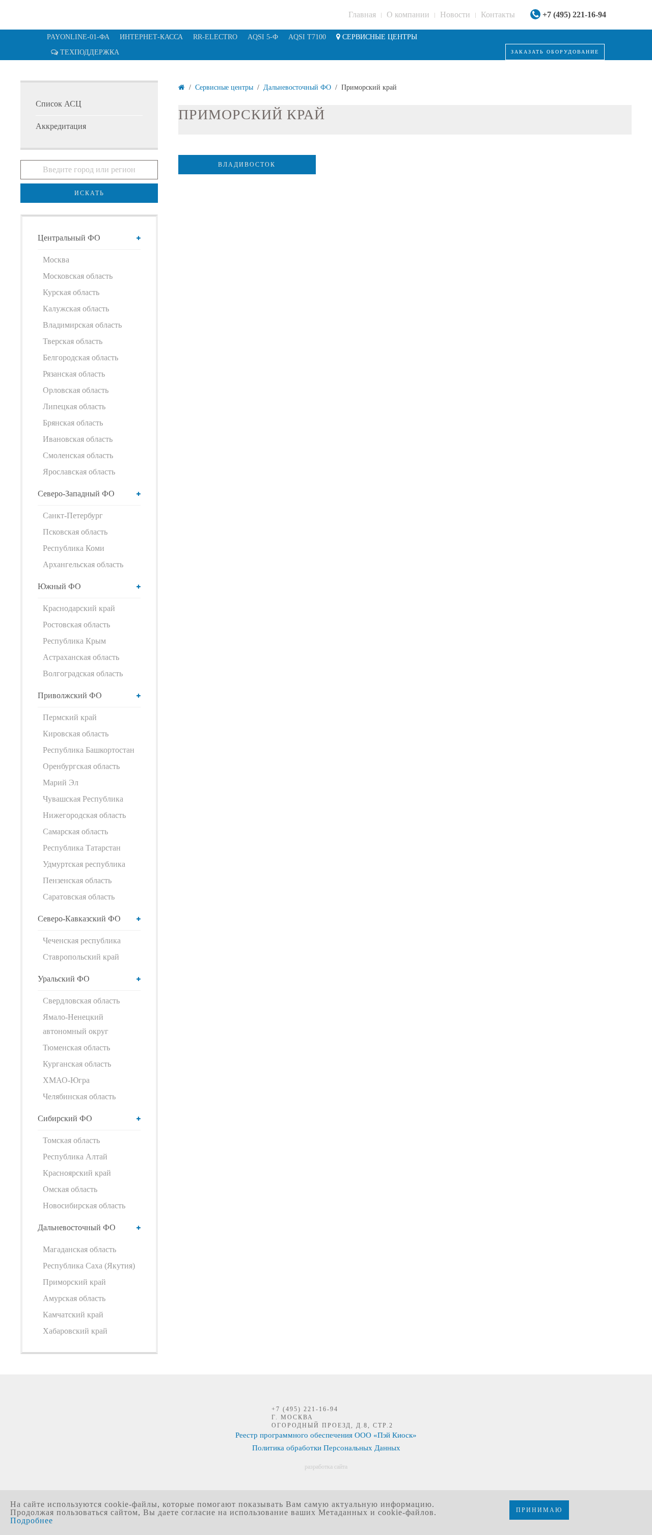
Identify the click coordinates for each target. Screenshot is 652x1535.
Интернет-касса (151, 37)
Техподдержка (88, 52)
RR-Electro (215, 37)
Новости (455, 14)
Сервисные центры (378, 37)
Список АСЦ (59, 103)
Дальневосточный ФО (297, 87)
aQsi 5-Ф (263, 37)
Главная (362, 14)
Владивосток (247, 164)
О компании (408, 14)
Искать (89, 193)
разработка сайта (326, 1466)
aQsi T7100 (307, 37)
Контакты (498, 14)
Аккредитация (61, 126)
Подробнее (31, 1520)
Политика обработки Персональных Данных (326, 1448)
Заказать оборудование (555, 52)
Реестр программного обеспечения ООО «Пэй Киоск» (326, 1435)
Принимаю (539, 1510)
